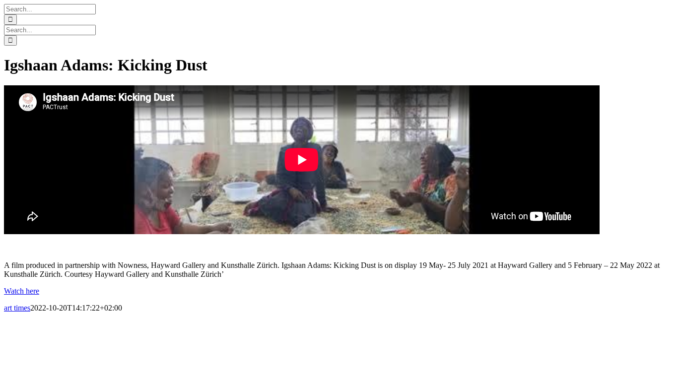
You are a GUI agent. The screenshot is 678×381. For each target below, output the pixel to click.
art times (17, 308)
